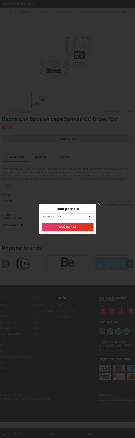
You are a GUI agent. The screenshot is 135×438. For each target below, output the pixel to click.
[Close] (99, 204)
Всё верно (67, 226)
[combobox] (68, 216)
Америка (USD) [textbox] (52, 216)
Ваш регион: (67, 208)
